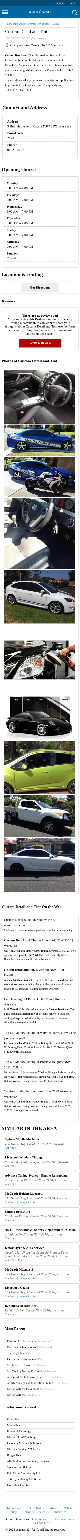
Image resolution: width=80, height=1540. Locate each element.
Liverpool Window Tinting (23, 1157)
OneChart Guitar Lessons (29, 1347)
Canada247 (42, 1522)
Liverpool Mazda (17, 1287)
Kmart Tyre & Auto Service (24, 1248)
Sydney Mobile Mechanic (22, 1139)
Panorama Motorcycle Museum (25, 1443)
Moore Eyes (14, 1425)
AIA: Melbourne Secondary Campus (28, 1461)
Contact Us (58, 1512)
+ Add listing (35, 1508)
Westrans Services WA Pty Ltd (24, 1449)
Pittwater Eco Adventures (29, 1341)
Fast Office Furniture (19, 1485)
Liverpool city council (38, 23)
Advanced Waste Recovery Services (35, 1376)
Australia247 (40, 12)
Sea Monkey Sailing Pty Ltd (31, 1371)
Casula (55, 23)
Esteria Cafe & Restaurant (25, 1359)
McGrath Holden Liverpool (24, 1193)
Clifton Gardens (24, 1394)
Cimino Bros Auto (17, 1211)
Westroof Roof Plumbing (21, 1437)
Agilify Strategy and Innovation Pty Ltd (38, 1382)
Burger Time (14, 1455)
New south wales (16, 23)
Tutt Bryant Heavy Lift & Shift (24, 1479)
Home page (13, 1508)
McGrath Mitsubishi (19, 1269)
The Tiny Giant (19, 1353)
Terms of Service (34, 1512)
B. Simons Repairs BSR (21, 1305)
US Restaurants (64, 1519)
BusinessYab (39, 1519)
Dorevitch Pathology (19, 1431)
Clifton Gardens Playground (31, 1388)
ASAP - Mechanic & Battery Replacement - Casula (40, 1229)
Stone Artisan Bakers (19, 1467)
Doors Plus (13, 1419)
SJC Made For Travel (27, 1365)
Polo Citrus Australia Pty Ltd (23, 1473)
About (54, 1508)
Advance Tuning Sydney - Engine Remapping (36, 1175)
